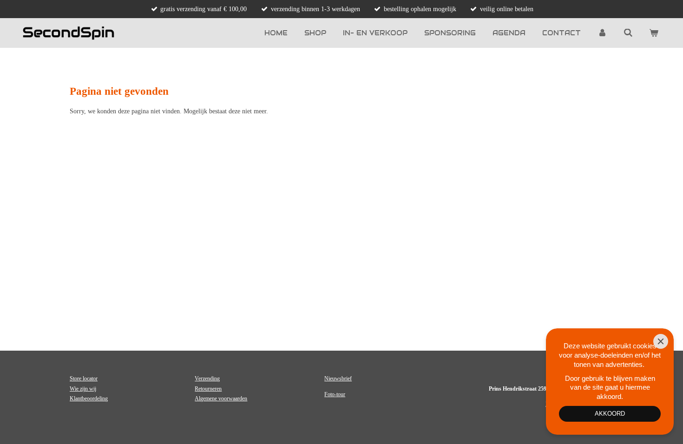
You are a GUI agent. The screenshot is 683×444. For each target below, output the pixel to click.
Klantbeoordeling (89, 398)
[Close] (660, 341)
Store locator (84, 378)
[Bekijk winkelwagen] (653, 33)
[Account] (602, 33)
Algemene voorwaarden (221, 398)
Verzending (207, 378)
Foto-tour (334, 394)
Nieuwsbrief (338, 378)
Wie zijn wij (83, 388)
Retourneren (208, 388)
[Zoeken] (628, 33)
